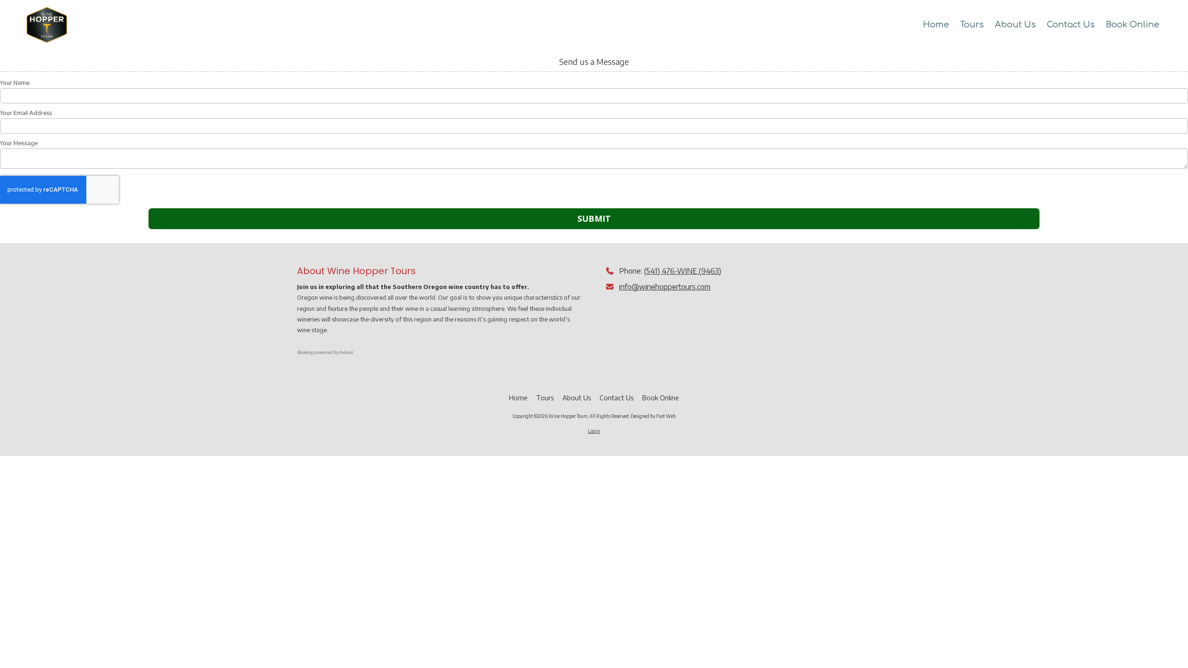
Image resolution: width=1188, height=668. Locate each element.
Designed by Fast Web (653, 416)
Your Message (19, 143)
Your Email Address (26, 112)
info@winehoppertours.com (664, 286)
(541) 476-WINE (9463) (682, 271)
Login (594, 431)
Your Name (14, 82)
